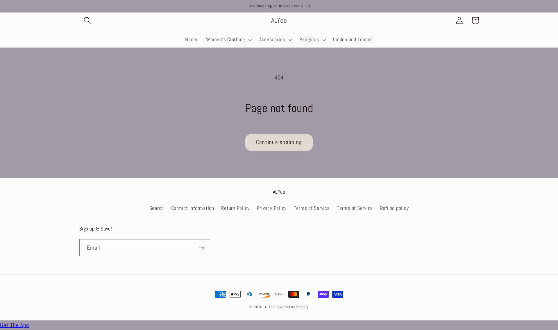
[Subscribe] (202, 247)
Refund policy (394, 208)
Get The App (14, 325)
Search (156, 208)
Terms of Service (312, 208)
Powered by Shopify (292, 307)
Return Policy (235, 208)
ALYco (269, 307)
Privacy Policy (272, 208)
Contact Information (192, 208)
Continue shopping (279, 142)
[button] (87, 20)
